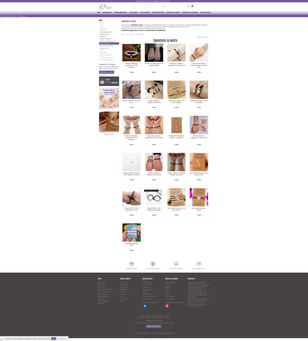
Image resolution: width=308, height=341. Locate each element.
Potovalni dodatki (147, 285)
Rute (121, 296)
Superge (167, 289)
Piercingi (102, 50)
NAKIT (99, 12)
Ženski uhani (101, 285)
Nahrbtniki (123, 292)
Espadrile (167, 287)
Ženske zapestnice (103, 294)
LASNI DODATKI (133, 12)
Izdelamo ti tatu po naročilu (106, 109)
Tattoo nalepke (124, 287)
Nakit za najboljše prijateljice (105, 289)
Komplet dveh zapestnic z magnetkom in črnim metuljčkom (154, 137)
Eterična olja (146, 298)
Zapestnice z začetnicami (105, 39)
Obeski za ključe (147, 282)
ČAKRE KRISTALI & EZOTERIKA (190, 12)
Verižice (102, 23)
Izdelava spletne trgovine (152, 339)
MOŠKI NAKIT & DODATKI (173, 12)
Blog (167, 317)
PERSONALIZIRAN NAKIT (120, 12)
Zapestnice (103, 30)
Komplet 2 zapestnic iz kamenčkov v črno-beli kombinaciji (131, 65)
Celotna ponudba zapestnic (106, 32)
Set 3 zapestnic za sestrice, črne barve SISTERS (176, 209)
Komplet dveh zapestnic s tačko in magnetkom (198, 101)
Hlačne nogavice (169, 296)
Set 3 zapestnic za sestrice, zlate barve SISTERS (199, 174)
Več (131, 54)
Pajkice (167, 294)
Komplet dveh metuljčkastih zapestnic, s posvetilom (176, 137)
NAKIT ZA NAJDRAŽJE (106, 55)
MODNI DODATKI (107, 12)
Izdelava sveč (146, 287)
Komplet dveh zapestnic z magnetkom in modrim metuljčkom (131, 137)
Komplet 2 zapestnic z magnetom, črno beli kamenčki (199, 137)
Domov (123, 34)
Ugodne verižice (102, 282)
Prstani (102, 27)
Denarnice (123, 294)
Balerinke (167, 285)
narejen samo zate (109, 134)
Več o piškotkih (62, 339)
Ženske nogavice (169, 298)
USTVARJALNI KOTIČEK (158, 12)
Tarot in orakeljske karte (149, 296)
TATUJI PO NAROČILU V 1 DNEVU (8, 16)
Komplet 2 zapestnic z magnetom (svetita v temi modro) (176, 174)
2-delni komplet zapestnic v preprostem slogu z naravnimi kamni (199, 65)
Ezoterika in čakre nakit (104, 292)
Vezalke (145, 292)
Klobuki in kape (147, 289)
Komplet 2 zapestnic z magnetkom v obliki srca (154, 101)
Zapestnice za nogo (104, 34)
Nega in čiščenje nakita (106, 60)
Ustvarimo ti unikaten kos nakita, (109, 132)
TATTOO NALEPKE (144, 12)
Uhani (101, 25)
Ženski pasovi (124, 298)
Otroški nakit (101, 298)
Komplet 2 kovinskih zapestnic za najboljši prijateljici (154, 64)
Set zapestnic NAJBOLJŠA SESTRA (132, 244)
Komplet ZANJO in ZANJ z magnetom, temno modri (154, 209)
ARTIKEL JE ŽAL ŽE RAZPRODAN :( (151, 190)
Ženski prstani (102, 287)
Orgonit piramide (147, 294)
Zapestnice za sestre (104, 43)
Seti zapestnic (103, 36)
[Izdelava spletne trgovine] (158, 339)
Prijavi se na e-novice (106, 72)
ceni (203, 37)
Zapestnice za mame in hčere (106, 46)
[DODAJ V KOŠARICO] (131, 58)
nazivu (206, 37)
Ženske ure (123, 282)
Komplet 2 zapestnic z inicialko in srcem (132, 101)
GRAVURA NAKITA (22, 16)
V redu (53, 338)
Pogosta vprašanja (145, 317)
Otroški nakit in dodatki (106, 57)
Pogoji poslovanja (158, 317)
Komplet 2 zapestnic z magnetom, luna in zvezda (154, 174)
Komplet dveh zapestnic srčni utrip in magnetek (176, 101)
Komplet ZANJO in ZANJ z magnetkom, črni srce (132, 209)
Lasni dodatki (124, 285)
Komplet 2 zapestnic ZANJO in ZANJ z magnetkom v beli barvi (131, 174)
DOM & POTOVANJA (205, 12)
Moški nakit (101, 303)
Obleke (167, 292)
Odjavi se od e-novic (104, 75)
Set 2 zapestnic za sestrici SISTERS (199, 209)
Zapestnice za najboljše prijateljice (107, 41)
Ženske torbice (124, 289)
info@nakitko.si (169, 333)
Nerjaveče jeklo (104, 53)
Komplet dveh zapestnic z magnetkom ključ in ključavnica (176, 64)
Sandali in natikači (170, 282)
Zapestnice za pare (104, 48)
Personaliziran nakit (103, 301)
